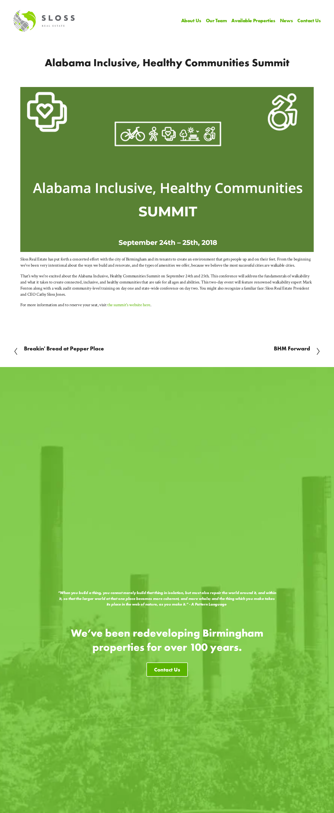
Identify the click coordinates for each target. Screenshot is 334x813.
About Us (191, 20)
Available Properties (253, 20)
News (286, 20)
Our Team (216, 20)
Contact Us (309, 20)
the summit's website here (128, 305)
